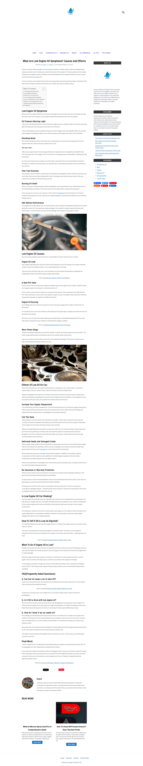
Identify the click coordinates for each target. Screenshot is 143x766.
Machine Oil (64, 53)
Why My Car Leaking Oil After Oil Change (56, 278)
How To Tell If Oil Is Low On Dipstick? (34, 99)
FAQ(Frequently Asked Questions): (33, 103)
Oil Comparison (85, 53)
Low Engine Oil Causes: (30, 93)
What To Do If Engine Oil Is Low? (33, 101)
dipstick (61, 193)
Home (34, 53)
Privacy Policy (84, 758)
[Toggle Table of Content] (43, 89)
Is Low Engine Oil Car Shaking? (32, 97)
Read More (37, 742)
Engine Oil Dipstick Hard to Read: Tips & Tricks (56, 540)
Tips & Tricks (106, 53)
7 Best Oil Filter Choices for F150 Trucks (107, 150)
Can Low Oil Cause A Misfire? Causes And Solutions (58, 663)
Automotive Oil (51, 53)
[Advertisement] (71, 37)
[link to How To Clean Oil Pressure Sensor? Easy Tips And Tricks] (71, 712)
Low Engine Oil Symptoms (31, 91)
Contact (76, 758)
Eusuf (44, 64)
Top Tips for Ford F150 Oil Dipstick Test (107, 138)
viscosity (43, 449)
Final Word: (27, 105)
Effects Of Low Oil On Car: (31, 95)
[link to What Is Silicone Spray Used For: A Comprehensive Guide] (37, 712)
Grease (74, 53)
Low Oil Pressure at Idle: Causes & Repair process (56, 588)
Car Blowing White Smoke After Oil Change (56, 325)
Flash (56, 550)
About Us (69, 758)
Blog (41, 53)
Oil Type (96, 53)
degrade (27, 647)
